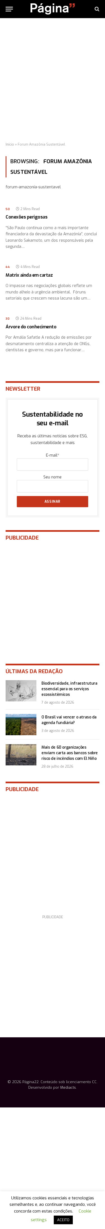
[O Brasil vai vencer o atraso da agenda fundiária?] (21, 724)
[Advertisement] (52, 80)
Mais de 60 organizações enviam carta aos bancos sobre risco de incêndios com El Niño (69, 753)
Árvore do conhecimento (31, 327)
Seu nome (52, 477)
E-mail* (52, 455)
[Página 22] (53, 9)
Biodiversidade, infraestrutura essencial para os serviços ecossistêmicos (69, 689)
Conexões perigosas (26, 217)
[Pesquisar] (96, 9)
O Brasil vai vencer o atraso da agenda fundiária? (69, 720)
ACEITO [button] (63, 1220)
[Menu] (9, 9)
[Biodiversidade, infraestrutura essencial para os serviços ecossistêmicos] (21, 690)
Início (10, 144)
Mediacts (68, 1087)
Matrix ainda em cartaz (29, 275)
